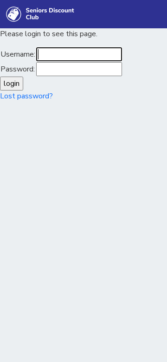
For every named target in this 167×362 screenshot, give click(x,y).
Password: (17, 69)
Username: (17, 54)
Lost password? (26, 96)
